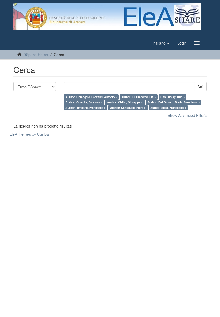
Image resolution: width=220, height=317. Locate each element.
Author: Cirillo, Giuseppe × (125, 102)
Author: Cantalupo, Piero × (128, 108)
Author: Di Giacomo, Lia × (138, 97)
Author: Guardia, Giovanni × (84, 102)
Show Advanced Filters (187, 115)
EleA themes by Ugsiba (29, 134)
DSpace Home (35, 54)
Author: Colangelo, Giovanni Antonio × (91, 97)
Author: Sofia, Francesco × (168, 108)
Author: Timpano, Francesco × (85, 108)
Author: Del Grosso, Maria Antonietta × (173, 102)
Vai (200, 86)
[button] (161, 43)
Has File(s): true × (172, 97)
